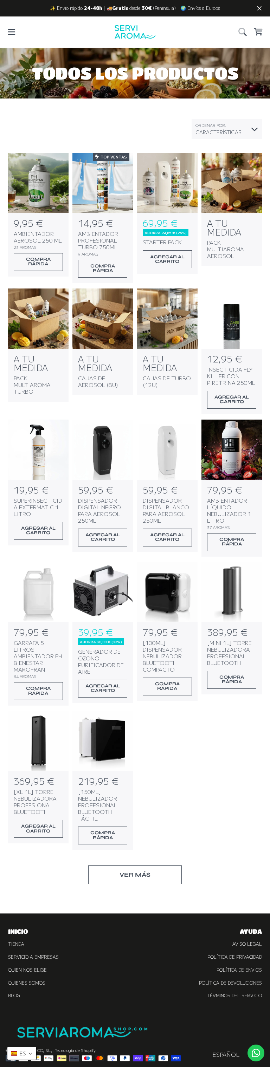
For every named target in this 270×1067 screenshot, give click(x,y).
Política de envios (239, 970)
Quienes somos (26, 983)
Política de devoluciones (230, 983)
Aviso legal (247, 944)
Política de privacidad (234, 957)
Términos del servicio (234, 995)
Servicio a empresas (33, 957)
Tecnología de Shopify (75, 1050)
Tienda (16, 944)
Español (226, 1054)
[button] (11, 32)
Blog (14, 995)
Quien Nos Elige (27, 970)
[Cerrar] (259, 8)
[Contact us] (256, 1053)
